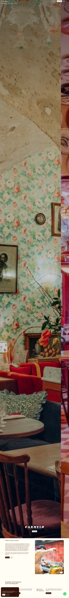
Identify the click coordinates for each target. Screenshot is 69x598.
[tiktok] (64, 1)
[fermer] (3, 589)
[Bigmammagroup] (5, 1)
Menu (11, 557)
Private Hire (53, 1)
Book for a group (48, 593)
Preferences (7, 594)
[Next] (61, 572)
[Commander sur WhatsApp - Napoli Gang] (64, 593)
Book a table (59, 1)
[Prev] (57, 572)
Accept (4, 594)
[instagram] (63, 1)
